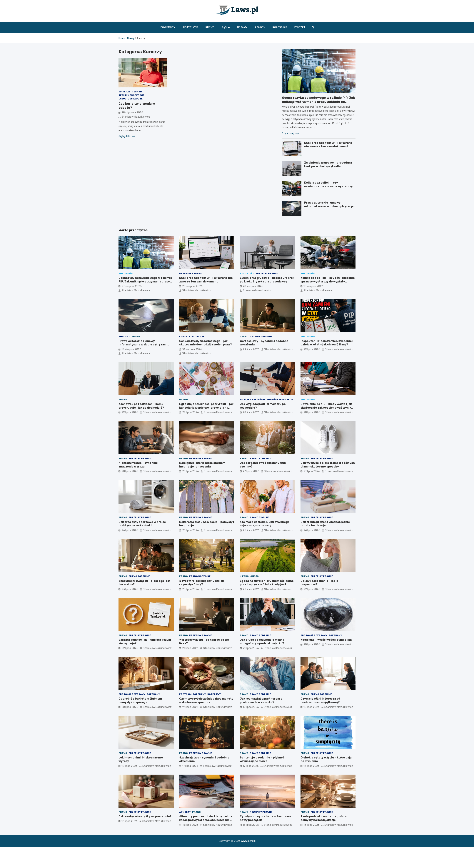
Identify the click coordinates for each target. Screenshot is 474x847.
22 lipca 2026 (251, 589)
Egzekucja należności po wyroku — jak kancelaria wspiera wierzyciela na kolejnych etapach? (206, 407)
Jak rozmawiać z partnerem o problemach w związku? (261, 700)
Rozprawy (335, 635)
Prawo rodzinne (260, 458)
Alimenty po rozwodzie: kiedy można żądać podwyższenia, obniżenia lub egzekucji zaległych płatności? (205, 820)
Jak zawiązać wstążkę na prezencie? (144, 816)
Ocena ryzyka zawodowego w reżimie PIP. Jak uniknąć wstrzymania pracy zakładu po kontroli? (318, 102)
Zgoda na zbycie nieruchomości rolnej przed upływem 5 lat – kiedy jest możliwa (267, 584)
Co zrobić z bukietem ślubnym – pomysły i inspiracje (141, 700)
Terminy (137, 91)
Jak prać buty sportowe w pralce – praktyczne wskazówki (143, 523)
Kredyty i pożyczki (191, 336)
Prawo (210, 27)
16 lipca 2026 (311, 766)
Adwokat (124, 336)
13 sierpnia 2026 (131, 349)
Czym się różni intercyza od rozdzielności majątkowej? (320, 700)
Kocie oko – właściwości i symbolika (326, 639)
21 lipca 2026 (190, 648)
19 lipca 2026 (190, 707)
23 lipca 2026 (129, 589)
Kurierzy (124, 91)
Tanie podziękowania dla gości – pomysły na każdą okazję (324, 818)
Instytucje (190, 27)
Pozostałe (280, 27)
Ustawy (242, 27)
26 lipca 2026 (129, 530)
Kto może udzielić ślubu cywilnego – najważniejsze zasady (266, 523)
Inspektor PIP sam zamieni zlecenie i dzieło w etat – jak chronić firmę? (327, 342)
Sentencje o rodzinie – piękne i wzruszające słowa (262, 759)
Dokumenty (168, 27)
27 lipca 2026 (251, 471)
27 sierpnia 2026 (131, 286)
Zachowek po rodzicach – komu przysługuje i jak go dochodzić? (141, 405)
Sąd (224, 27)
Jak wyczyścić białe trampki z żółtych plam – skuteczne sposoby (328, 464)
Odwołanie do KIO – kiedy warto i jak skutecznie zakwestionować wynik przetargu (326, 407)
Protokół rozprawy (314, 635)
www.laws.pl (248, 841)
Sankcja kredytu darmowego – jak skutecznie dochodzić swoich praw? (205, 342)
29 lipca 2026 (251, 349)
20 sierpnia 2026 (192, 286)
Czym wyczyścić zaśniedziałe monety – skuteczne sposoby (206, 700)
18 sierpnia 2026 (313, 286)
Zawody (260, 27)
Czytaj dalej (124, 136)
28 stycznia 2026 (132, 112)
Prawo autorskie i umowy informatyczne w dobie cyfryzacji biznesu (328, 206)
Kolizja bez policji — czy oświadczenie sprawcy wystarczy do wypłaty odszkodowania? (328, 186)
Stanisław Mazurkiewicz (135, 116)
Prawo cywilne (259, 517)
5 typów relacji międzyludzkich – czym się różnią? (202, 582)
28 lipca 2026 (190, 412)
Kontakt (299, 27)
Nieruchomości (249, 576)
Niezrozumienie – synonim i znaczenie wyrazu (138, 464)
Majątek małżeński (252, 399)
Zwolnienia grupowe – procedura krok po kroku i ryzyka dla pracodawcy (328, 166)
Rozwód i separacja (279, 399)
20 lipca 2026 (311, 644)
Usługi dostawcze (130, 98)
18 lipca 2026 (311, 707)
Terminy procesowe (131, 95)
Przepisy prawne (190, 273)
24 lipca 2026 (311, 530)
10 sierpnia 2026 (192, 349)
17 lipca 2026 (190, 766)
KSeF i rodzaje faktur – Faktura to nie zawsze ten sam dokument (328, 144)
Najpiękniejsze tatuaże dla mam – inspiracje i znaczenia (203, 464)
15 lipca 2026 (190, 824)
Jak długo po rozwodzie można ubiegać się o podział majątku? (262, 641)
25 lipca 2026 (190, 530)
